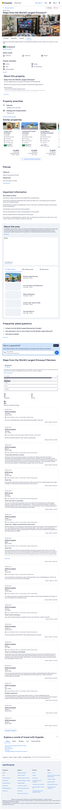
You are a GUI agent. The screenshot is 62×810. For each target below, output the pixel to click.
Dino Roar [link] (7, 750)
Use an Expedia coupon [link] (52, 784)
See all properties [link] (9, 8)
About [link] (4, 772)
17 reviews (7, 367)
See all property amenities (9, 116)
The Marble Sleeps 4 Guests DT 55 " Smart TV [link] (16, 751)
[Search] (57, 353)
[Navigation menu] (59, 3)
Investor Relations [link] (6, 783)
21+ (57, 34)
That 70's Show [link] (8, 748)
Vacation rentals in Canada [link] (23, 778)
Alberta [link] (19, 757)
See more (6, 94)
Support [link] (49, 772)
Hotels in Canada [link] (21, 775)
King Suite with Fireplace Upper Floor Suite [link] (15, 745)
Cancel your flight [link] (51, 779)
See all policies (6, 183)
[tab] (13, 269)
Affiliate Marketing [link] (7, 788)
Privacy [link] (34, 772)
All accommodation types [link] (23, 788)
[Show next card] (59, 139)
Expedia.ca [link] (5, 757)
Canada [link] (15, 757)
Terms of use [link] (35, 778)
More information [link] (8, 373)
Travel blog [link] (20, 791)
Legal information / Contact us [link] (38, 787)
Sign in (55, 3)
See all (4, 72)
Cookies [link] (34, 775)
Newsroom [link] (5, 791)
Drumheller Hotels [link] (27, 757)
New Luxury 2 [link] (8, 747)
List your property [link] (6, 778)
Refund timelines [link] (51, 781)
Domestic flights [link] (21, 783)
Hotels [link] (10, 757)
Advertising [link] (5, 785)
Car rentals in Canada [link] (22, 785)
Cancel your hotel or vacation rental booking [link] (53, 776)
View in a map (8, 263)
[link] (56, 7)
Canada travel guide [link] (22, 772)
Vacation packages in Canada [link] (24, 780)
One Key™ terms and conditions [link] (36, 781)
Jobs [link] (4, 775)
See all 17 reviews (7, 49)
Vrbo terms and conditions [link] (38, 784)
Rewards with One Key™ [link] (23, 793)
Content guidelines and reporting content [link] (37, 791)
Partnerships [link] (5, 780)
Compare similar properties (32, 159)
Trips (45, 3)
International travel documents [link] (51, 787)
